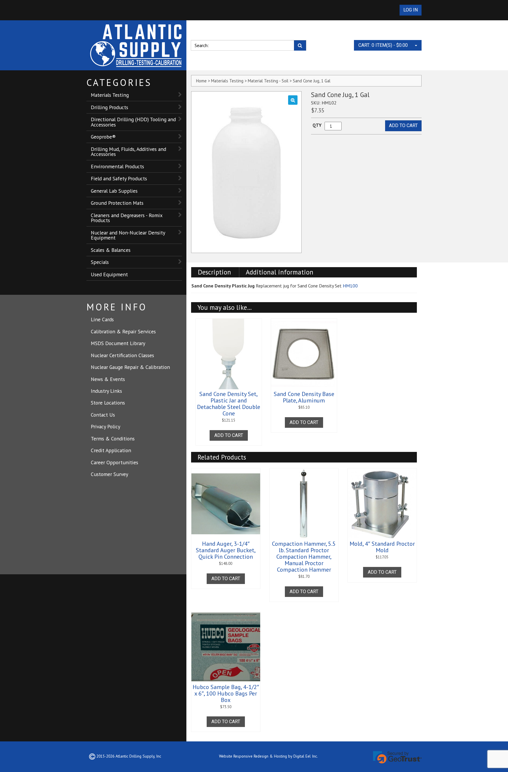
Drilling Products (109, 107)
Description (214, 272)
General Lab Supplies (114, 190)
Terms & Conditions (113, 438)
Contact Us (103, 414)
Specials (100, 262)
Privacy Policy (105, 426)
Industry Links (106, 390)
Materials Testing (110, 94)
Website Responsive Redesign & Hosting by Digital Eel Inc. (268, 756)
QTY (317, 125)
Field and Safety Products (119, 178)
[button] (293, 100)
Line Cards (102, 319)
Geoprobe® (103, 136)
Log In (410, 10)
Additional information (279, 272)
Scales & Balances (111, 250)
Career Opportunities (114, 462)
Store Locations (108, 402)
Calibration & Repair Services (123, 331)
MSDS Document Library (118, 343)
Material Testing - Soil (268, 81)
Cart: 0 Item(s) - (383, 45)
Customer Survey (109, 474)
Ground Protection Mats (117, 202)
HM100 (350, 286)
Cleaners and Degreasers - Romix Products (127, 218)
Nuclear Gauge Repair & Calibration (130, 367)
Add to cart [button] (228, 435)
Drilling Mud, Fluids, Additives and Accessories (128, 152)
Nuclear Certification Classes (122, 355)
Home (201, 81)
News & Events (108, 379)
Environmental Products (117, 166)
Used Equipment (109, 274)
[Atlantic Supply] (136, 45)
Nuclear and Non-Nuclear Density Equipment (128, 235)
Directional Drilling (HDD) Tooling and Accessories (133, 122)
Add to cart (403, 125)
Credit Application (111, 450)
